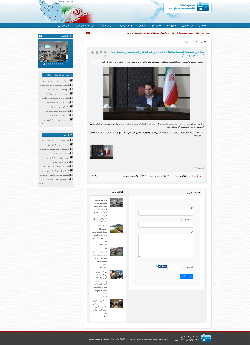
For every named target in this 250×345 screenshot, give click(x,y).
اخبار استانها (156, 25)
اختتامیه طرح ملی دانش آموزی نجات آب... (56, 179)
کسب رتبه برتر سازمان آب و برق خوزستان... (55, 175)
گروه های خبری (187, 25)
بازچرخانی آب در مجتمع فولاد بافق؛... (57, 111)
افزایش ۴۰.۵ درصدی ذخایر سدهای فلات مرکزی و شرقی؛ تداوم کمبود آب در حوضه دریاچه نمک (99, 233)
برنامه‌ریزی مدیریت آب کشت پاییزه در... (56, 119)
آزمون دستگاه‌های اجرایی (84, 25)
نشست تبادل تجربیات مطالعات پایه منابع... (55, 170)
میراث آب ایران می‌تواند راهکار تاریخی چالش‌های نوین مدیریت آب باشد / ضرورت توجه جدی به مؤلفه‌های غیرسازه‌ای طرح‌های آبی (100, 282)
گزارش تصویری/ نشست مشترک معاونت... (55, 140)
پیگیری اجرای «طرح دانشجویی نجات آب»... (56, 98)
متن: (191, 231)
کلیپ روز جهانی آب (106, 25)
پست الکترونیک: (187, 219)
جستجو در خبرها (126, 25)
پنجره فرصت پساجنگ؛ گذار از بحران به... (56, 102)
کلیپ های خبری (64, 25)
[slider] (195, 176)
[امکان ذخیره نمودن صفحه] (97, 52)
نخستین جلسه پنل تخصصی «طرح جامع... (56, 80)
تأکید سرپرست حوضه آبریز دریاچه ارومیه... (55, 85)
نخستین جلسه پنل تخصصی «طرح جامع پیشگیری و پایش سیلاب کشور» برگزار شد (100, 307)
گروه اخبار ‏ (199, 42)
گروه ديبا (91, 339)
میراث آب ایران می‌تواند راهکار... (59, 115)
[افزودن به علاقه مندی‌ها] (101, 52)
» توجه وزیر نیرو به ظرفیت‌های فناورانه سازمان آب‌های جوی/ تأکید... (53, 48)
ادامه (41, 123)
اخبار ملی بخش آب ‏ (187, 42)
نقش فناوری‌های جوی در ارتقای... (59, 106)
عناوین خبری (171, 25)
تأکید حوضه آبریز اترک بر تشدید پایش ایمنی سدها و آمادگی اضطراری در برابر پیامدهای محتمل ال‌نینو (99, 256)
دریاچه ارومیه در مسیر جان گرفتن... (57, 89)
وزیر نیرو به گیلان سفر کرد (61, 162)
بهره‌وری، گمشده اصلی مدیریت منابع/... (56, 93)
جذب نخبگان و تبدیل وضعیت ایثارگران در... (55, 149)
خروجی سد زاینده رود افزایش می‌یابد (57, 157)
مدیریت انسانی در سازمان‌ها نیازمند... (57, 144)
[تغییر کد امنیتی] (157, 267)
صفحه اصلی (203, 25)
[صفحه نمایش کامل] (92, 52)
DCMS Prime (124, 339)
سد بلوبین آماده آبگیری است (60, 153)
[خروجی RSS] (105, 56)
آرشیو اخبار (142, 25)
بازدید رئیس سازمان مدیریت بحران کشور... (55, 166)
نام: (192, 207)
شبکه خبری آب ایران (183, 124)
